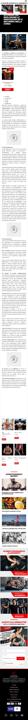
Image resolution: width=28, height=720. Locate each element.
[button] (26, 1)
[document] (14, 360)
